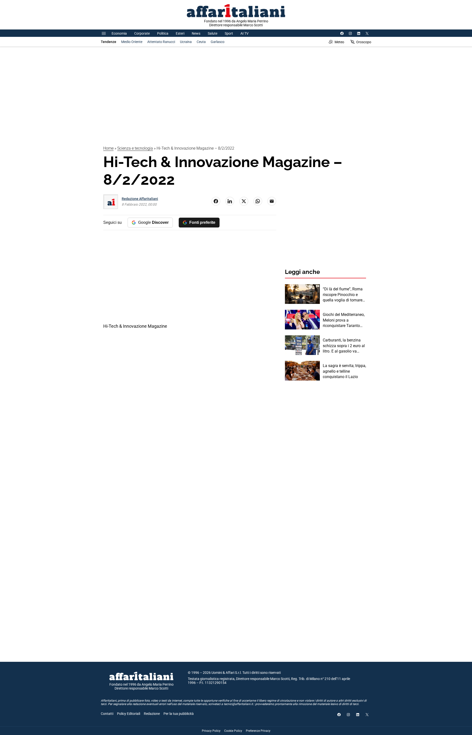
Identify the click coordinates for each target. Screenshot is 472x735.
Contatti (107, 714)
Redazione (152, 714)
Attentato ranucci (161, 42)
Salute (212, 33)
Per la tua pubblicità (178, 714)
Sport (229, 33)
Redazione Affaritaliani (140, 199)
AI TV (244, 33)
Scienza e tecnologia (135, 148)
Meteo (339, 42)
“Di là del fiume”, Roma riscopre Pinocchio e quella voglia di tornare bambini (343, 295)
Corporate (142, 33)
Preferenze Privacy (258, 731)
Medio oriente (131, 42)
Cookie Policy (233, 731)
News (196, 33)
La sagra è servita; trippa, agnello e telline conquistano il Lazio (344, 371)
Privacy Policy (211, 731)
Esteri (180, 33)
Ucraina (186, 42)
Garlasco (217, 42)
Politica (162, 33)
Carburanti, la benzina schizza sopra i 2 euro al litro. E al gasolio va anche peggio (344, 346)
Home (108, 148)
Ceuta (201, 42)
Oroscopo (363, 42)
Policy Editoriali (128, 714)
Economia (119, 33)
